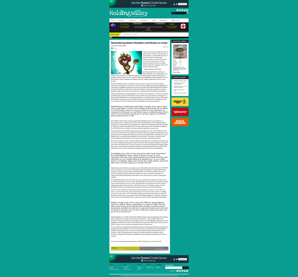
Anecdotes (125, 267)
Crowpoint (149, 266)
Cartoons (144, 20)
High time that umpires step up (180, 80)
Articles (132, 20)
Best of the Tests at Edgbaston (118, 249)
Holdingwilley (128, 13)
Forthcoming (140, 267)
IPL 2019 (135, 34)
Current (139, 266)
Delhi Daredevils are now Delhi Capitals (134, 37)
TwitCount (115, 48)
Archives (163, 20)
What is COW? (138, 23)
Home (113, 20)
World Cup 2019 (127, 34)
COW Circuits (160, 23)
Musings (111, 267)
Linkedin (182, 10)
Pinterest (187, 271)
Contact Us (158, 267)
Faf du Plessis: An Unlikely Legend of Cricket (179, 84)
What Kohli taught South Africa (180, 93)
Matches (121, 20)
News (154, 20)
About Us (158, 266)
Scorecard (148, 30)
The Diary (111, 266)
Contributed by (118, 45)
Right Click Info (174, 275)
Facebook (177, 10)
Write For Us (175, 20)
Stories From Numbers (114, 269)
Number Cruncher (127, 269)
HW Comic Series (150, 267)
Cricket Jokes (126, 266)
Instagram (185, 10)
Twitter (180, 10)
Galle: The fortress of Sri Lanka (161, 249)
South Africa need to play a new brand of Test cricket (180, 87)
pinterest (187, 10)
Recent (138, 269)
